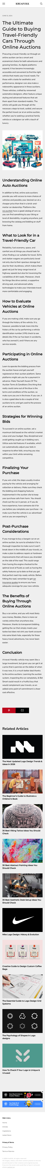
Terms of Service (8, 1151)
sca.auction (7, 211)
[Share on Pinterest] (9, 710)
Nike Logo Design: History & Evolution (20, 934)
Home (4, 1123)
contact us (11, 1167)
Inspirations (6, 1131)
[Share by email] (22, 710)
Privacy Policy (7, 1147)
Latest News (6, 1135)
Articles (5, 1127)
